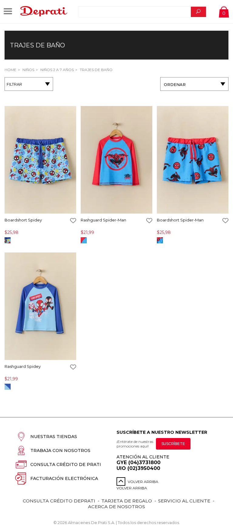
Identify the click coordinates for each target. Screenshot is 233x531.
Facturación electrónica (64, 478)
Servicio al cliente (184, 501)
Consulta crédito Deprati (59, 501)
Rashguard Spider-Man (103, 220)
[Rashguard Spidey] (40, 306)
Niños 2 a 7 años (56, 69)
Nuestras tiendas (53, 436)
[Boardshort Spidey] (40, 160)
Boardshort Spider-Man (180, 220)
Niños (28, 69)
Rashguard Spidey (23, 366)
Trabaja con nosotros (60, 450)
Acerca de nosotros (116, 506)
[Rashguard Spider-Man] (116, 160)
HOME (10, 69)
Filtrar (14, 84)
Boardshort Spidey (23, 220)
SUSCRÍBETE (173, 443)
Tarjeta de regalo (126, 501)
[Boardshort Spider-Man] (192, 160)
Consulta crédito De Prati (65, 464)
